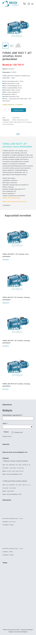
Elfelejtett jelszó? (7, 436)
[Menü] (32, 3)
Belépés (6, 432)
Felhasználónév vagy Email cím (15, 415)
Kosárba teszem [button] (18, 251)
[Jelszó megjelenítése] (32, 427)
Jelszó (7, 423)
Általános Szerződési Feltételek (18, 632)
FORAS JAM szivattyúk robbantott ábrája (14, 201)
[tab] (18, 133)
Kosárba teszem (18, 110)
